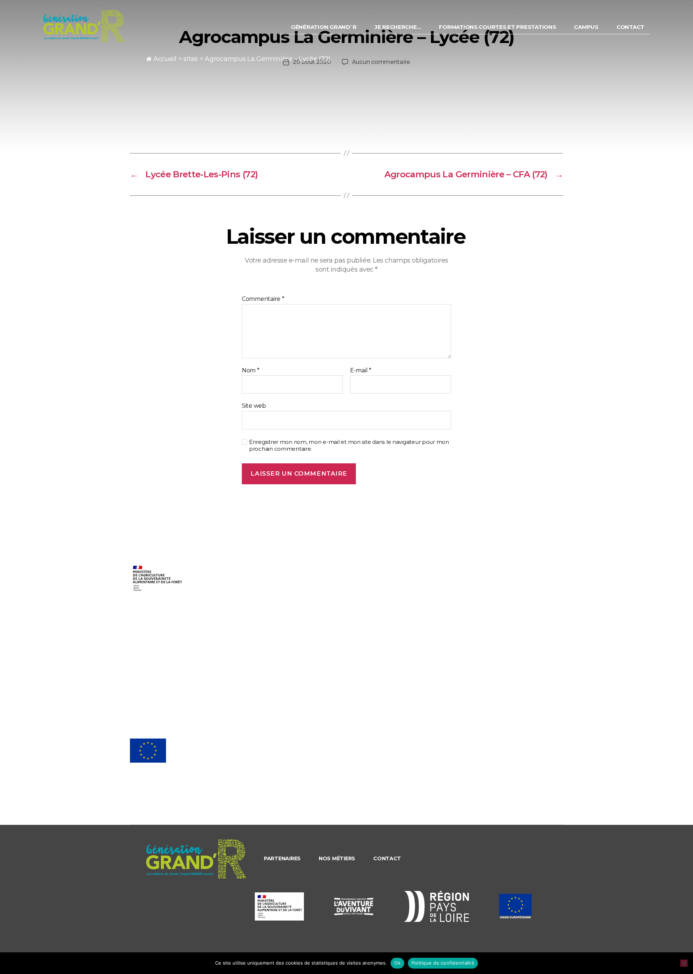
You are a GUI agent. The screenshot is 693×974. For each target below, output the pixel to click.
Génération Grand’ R (324, 26)
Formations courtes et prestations (497, 26)
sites (190, 59)
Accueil (164, 59)
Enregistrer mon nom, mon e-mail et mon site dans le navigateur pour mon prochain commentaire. (349, 445)
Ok (397, 963)
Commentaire (263, 299)
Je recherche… (398, 26)
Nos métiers (337, 858)
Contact (630, 26)
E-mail (360, 370)
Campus (586, 26)
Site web (254, 405)
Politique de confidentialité (442, 963)
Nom (251, 370)
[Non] (684, 963)
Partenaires (282, 858)
